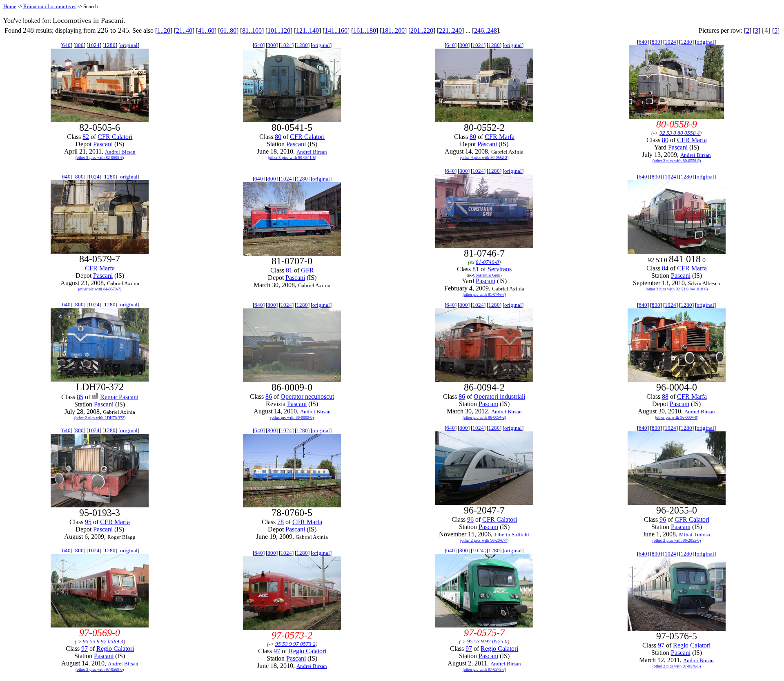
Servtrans (500, 269)
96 (470, 519)
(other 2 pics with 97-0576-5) (677, 666)
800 (79, 45)
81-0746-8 (487, 262)
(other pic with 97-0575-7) (484, 669)
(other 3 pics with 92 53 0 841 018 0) (677, 289)
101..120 (278, 30)
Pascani (103, 144)
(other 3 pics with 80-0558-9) (677, 161)
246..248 (485, 30)
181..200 (393, 30)
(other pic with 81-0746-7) (484, 294)
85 (80, 396)
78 (280, 521)
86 (268, 396)
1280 (110, 45)
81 (289, 270)
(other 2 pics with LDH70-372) (99, 417)
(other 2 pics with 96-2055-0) (677, 540)
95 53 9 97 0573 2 (295, 644)
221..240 (450, 30)
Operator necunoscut (307, 396)
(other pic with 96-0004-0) (676, 417)
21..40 (184, 30)
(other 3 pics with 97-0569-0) (100, 669)
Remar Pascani (119, 396)
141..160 (336, 30)
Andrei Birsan (120, 152)
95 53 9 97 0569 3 (103, 642)
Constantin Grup (486, 275)
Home (9, 6)
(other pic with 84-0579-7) (99, 289)
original (129, 45)
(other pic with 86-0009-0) (292, 417)
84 (665, 268)
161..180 (364, 30)
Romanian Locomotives (49, 6)
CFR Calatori (115, 136)
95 (88, 521)
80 (278, 136)
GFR (307, 270)
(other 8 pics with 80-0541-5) (292, 157)
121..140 (307, 30)
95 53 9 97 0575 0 (487, 642)
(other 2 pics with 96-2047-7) (484, 540)
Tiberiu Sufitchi (511, 534)
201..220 (421, 30)
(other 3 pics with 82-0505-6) (100, 157)
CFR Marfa (499, 136)
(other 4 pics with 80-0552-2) (484, 157)
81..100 (252, 30)
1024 (94, 45)
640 (66, 45)
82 (85, 136)
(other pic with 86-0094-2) (484, 417)
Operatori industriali (499, 396)
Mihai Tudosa (694, 534)
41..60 (206, 30)
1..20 (163, 30)
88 (665, 396)
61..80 (228, 30)
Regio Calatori (115, 648)
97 (84, 648)
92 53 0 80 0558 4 (679, 133)
